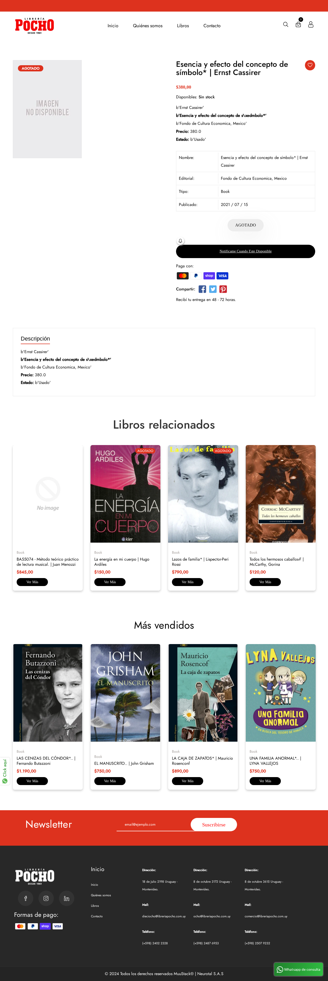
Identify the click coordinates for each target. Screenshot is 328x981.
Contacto (212, 25)
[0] (298, 25)
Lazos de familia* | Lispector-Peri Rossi (200, 561)
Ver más (32, 582)
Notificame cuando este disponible (246, 251)
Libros (183, 25)
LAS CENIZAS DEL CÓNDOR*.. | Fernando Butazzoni (46, 760)
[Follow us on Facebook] (202, 290)
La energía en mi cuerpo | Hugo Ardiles (121, 561)
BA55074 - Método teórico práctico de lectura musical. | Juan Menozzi (48, 561)
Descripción (35, 339)
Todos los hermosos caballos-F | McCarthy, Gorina (277, 561)
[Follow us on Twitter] (213, 290)
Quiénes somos (147, 25)
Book (225, 191)
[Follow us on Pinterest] (223, 290)
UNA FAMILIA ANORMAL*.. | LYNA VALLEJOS (275, 760)
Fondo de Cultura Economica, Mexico (254, 178)
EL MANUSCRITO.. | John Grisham (124, 763)
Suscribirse (213, 824)
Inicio (113, 25)
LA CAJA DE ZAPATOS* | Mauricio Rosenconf (202, 760)
